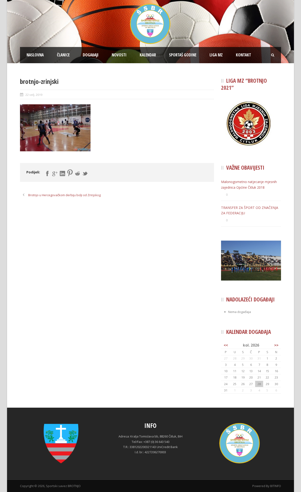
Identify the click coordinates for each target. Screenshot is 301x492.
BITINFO (275, 486)
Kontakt (243, 55)
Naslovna (35, 55)
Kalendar (148, 55)
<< (226, 345)
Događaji (91, 55)
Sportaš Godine (182, 55)
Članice (63, 55)
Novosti (119, 55)
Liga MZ (216, 55)
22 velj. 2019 (33, 95)
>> (276, 345)
